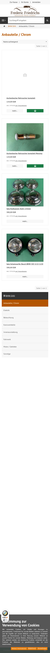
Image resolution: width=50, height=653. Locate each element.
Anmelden (36, 2)
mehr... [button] (14, 111)
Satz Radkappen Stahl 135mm (19, 208)
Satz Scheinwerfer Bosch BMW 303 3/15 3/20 (25, 264)
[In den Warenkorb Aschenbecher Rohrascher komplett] (35, 110)
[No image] (25, 75)
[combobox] (25, 42)
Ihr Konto (25, 2)
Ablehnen (32, 648)
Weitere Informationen (19, 648)
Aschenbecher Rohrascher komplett (21, 98)
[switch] (5, 620)
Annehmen (42, 648)
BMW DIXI (10, 295)
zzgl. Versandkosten (21, 105)
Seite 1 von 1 (41, 46)
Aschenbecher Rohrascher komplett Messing (24, 153)
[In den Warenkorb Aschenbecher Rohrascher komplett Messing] (35, 166)
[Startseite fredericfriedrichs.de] (25, 10)
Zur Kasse (13, 2)
